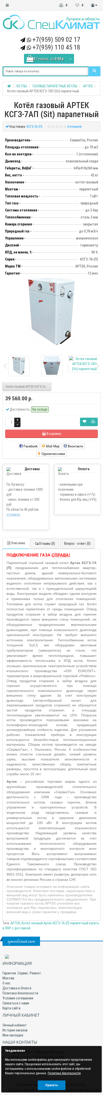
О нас (6, 983)
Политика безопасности (20, 993)
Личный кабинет (14, 1025)
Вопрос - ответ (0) (77, 543)
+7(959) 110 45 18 (56, 47)
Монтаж (8, 978)
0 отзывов (74, 126)
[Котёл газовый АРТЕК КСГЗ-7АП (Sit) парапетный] (51, 311)
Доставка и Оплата (16, 988)
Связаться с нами (15, 1003)
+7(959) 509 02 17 (56, 39)
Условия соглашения (17, 998)
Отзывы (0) (47, 543)
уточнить (13, 514)
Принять (51, 1085)
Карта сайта (11, 1008)
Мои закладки (12, 1035)
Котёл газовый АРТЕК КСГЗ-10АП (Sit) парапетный (29, 386)
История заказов (15, 1030)
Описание (18, 543)
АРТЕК (15, 923)
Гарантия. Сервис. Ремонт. (22, 973)
